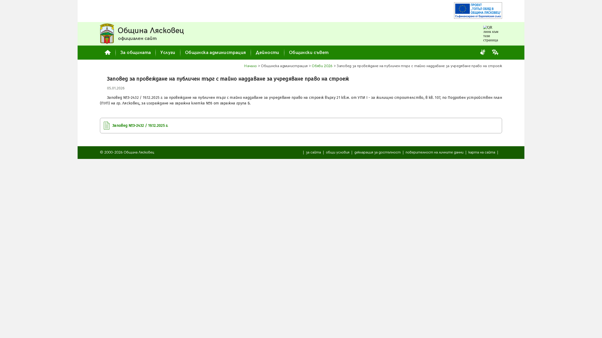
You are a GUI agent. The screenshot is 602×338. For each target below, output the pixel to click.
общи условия (337, 152)
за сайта (313, 152)
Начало (250, 66)
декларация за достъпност (377, 152)
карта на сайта (481, 152)
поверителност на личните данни (434, 152)
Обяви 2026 (322, 66)
